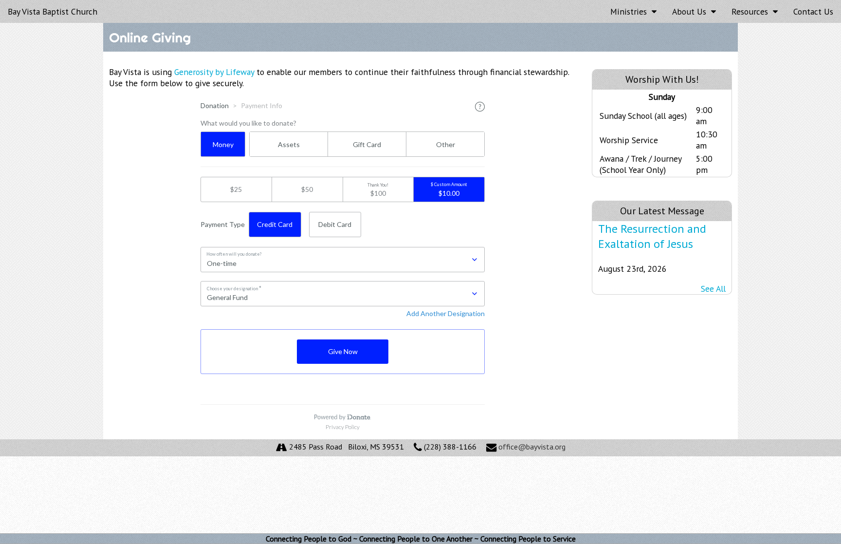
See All (713, 288)
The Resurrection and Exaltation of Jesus (652, 236)
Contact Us (813, 11)
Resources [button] (752, 11)
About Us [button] (691, 11)
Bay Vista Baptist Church (52, 11)
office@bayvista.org (532, 446)
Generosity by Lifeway (214, 71)
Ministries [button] (631, 11)
